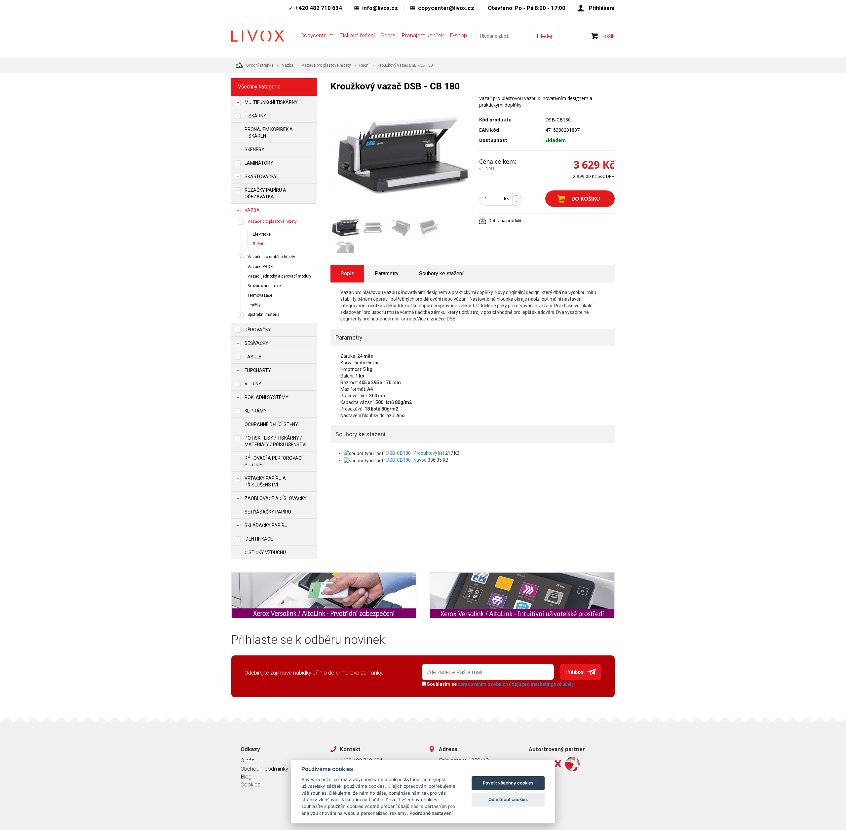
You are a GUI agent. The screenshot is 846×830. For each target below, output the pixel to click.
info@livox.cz (380, 8)
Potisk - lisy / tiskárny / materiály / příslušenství (275, 441)
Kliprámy (256, 411)
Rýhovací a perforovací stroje (273, 461)
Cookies (250, 784)
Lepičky (254, 305)
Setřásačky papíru (268, 512)
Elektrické (262, 234)
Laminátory (259, 163)
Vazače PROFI (260, 266)
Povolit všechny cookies (508, 782)
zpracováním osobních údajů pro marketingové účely (516, 684)
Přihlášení (602, 8)
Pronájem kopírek (423, 35)
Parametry (387, 273)
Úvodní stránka (260, 65)
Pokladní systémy (266, 397)
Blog (246, 776)
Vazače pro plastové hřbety (326, 65)
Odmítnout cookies (508, 799)
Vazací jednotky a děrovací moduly (279, 276)
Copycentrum (316, 35)
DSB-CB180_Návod (406, 460)
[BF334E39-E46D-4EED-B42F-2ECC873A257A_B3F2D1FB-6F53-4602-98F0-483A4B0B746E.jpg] (399, 154)
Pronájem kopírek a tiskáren (269, 133)
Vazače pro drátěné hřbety (271, 256)
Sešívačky (256, 343)
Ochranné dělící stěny (271, 424)
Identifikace (259, 539)
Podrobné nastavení (431, 813)
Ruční (364, 65)
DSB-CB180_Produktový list (415, 453)
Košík (608, 36)
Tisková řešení (357, 35)
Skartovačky (261, 176)
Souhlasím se (500, 684)
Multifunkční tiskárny (271, 102)
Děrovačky (258, 329)
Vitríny (253, 383)
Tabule (253, 356)
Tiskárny (255, 115)
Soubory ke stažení (441, 273)
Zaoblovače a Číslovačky (276, 498)
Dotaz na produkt (504, 220)
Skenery (254, 149)
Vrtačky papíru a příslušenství (265, 481)
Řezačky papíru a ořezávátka (265, 193)
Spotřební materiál (264, 314)
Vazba (287, 65)
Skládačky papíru (266, 525)
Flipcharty (258, 370)
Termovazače (260, 295)
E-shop (458, 35)
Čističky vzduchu (265, 552)
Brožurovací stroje (264, 285)
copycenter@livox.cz (446, 8)
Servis (388, 35)
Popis (347, 273)
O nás (247, 760)
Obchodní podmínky (264, 768)
